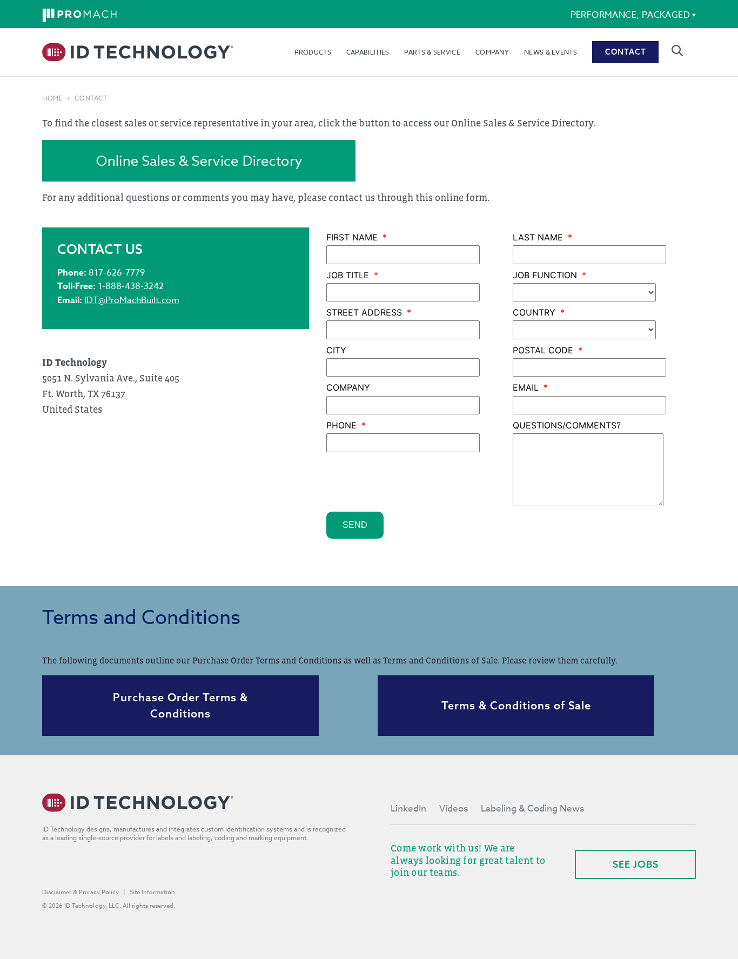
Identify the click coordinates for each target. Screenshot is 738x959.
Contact (625, 52)
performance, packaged (630, 15)
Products (312, 52)
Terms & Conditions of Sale (516, 705)
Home (52, 98)
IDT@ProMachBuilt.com (131, 300)
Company (492, 52)
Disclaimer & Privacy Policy (80, 892)
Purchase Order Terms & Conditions (180, 705)
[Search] (677, 50)
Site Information (152, 892)
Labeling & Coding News (532, 808)
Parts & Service (432, 52)
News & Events (550, 52)
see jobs (636, 864)
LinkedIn (408, 808)
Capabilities (368, 52)
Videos (453, 808)
